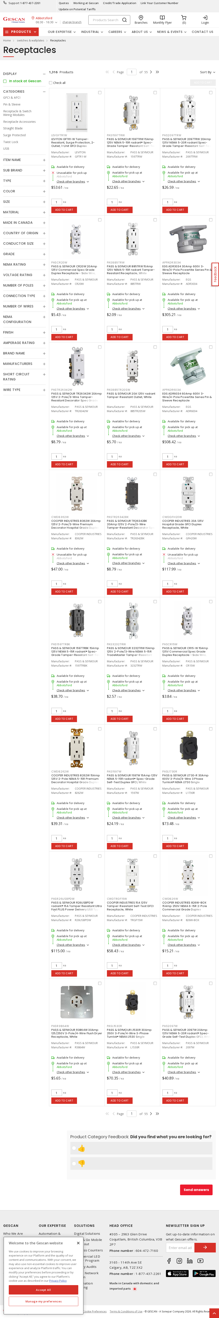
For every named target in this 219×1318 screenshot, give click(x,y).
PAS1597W (114, 771)
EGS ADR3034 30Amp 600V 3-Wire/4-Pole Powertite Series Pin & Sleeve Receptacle (187, 270)
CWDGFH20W (172, 517)
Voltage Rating (18, 275)
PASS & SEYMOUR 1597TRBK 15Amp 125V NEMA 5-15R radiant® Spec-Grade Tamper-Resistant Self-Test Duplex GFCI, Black (76, 653)
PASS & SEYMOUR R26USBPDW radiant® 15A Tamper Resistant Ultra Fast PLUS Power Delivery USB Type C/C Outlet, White (76, 908)
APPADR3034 (171, 262)
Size (6, 201)
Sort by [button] (206, 72)
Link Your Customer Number (159, 3)
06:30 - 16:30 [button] (44, 22)
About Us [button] (140, 32)
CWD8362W (60, 517)
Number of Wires (18, 306)
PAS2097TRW (171, 135)
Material (11, 212)
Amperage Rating (19, 343)
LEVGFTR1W (59, 135)
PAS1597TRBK (60, 644)
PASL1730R (169, 771)
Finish (8, 332)
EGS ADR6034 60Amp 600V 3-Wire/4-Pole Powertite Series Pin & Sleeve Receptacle (187, 397)
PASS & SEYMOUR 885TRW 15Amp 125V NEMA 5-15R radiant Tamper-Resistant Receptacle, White (131, 270)
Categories (14, 91)
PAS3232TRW (116, 644)
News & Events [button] (170, 32)
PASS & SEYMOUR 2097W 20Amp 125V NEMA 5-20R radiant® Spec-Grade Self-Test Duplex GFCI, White (187, 1033)
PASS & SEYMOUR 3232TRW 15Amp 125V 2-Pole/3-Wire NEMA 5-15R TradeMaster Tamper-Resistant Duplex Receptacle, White (131, 653)
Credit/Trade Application (119, 3)
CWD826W (170, 899)
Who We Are (13, 1234)
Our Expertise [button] (60, 32)
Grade (9, 254)
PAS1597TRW (116, 135)
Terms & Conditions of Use (126, 1311)
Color (9, 191)
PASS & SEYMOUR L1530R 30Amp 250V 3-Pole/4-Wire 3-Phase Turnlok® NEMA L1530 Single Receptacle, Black (129, 1035)
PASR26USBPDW (63, 899)
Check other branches (71, 181)
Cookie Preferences (95, 1311)
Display (10, 74)
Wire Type (12, 390)
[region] (43, 1276)
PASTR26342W (61, 390)
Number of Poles (18, 285)
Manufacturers (18, 363)
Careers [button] (115, 32)
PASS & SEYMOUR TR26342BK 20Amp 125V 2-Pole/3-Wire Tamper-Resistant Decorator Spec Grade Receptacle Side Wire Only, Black (132, 527)
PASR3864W (60, 1026)
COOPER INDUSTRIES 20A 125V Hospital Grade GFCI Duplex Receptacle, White (183, 524)
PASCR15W (170, 644)
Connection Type (19, 296)
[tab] (24, 73)
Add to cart (64, 210)
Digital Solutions (87, 1234)
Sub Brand (12, 170)
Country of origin (20, 233)
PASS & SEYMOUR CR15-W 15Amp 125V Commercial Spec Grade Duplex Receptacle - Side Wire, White (185, 653)
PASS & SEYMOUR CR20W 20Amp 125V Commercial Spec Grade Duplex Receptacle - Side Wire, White (74, 271)
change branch (71, 22)
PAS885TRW (116, 262)
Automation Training (83, 1285)
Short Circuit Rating (16, 377)
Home (7, 40)
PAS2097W (170, 1026)
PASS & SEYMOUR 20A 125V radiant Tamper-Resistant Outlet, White (131, 395)
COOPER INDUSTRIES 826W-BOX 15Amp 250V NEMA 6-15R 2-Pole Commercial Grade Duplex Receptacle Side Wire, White (184, 908)
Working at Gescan (86, 3)
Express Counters (88, 1250)
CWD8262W (60, 771)
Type (7, 180)
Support (14, 3)
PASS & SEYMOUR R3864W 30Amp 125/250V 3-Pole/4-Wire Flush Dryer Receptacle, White (76, 1033)
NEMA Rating (14, 264)
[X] (78, 1243)
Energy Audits (85, 1267)
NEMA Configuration (17, 319)
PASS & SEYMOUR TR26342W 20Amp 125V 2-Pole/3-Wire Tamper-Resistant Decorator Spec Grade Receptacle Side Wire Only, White (76, 399)
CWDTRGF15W (117, 899)
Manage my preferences (43, 1301)
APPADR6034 (171, 390)
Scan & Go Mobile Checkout (88, 1242)
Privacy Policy (58, 1281)
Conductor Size (18, 243)
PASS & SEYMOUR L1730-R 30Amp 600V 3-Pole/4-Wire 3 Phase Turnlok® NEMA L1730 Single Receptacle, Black (185, 780)
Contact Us (202, 32)
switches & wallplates (30, 40)
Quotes (64, 3)
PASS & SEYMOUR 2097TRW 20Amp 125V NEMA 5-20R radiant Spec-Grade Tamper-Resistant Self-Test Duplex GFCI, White (187, 144)
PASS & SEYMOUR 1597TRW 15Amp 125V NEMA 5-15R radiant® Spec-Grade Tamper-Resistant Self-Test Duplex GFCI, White (132, 144)
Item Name (12, 160)
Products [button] (21, 31)
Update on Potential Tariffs (77, 9)
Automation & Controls (50, 1236)
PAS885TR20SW (118, 390)
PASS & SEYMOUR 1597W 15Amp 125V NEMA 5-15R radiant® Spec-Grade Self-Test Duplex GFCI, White (132, 779)
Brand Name (14, 353)
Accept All (43, 1290)
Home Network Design (86, 1275)
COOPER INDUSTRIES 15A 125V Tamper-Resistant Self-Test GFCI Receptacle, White (130, 906)
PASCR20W (59, 262)
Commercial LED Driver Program (87, 1258)
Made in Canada (18, 222)
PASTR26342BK (118, 517)
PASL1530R (114, 1026)
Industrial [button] (90, 32)
